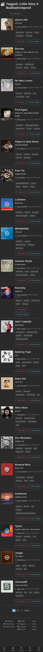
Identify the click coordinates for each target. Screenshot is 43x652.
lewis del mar (20, 96)
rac (38, 395)
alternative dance (21, 244)
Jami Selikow (21, 148)
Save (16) (22, 221)
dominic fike (19, 596)
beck (35, 448)
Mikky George (21, 58)
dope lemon (19, 451)
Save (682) (22, 309)
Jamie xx (25, 186)
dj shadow (35, 212)
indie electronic (29, 64)
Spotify (22, 621)
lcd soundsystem (21, 421)
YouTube (22, 629)
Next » (27, 610)
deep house (19, 125)
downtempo (19, 64)
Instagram (22, 624)
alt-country (29, 32)
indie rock (19, 93)
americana (19, 480)
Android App (10, 624)
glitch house (19, 248)
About (34, 621)
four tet (29, 128)
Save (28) (22, 430)
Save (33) (22, 518)
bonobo (26, 67)
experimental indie (32, 332)
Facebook (22, 626)
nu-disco (36, 362)
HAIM (25, 480)
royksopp (25, 304)
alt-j (34, 93)
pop (25, 592)
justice (18, 304)
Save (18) (22, 253)
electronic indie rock (22, 339)
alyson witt (29, 36)
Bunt (25, 569)
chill (34, 536)
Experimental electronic (31, 125)
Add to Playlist (34, 41)
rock (30, 592)
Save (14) (22, 192)
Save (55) (22, 574)
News (34, 624)
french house (35, 300)
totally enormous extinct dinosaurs (25, 513)
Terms (34, 626)
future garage (31, 395)
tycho (24, 540)
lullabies (32, 216)
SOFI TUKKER (28, 335)
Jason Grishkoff (22, 26)
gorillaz (24, 565)
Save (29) (22, 545)
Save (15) (22, 73)
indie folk (18, 157)
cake (17, 425)
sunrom (28, 451)
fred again (37, 128)
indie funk (32, 565)
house (27, 271)
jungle (18, 565)
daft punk (26, 300)
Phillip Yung (20, 533)
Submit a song (9, 626)
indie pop (27, 154)
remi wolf (19, 569)
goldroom (18, 510)
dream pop (35, 154)
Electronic (18, 300)
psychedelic (27, 157)
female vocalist (20, 477)
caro (27, 96)
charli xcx (19, 335)
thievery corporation (22, 216)
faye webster (20, 36)
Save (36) (22, 601)
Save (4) (21, 102)
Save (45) (22, 486)
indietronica (27, 93)
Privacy (34, 629)
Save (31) (22, 371)
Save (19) (22, 400)
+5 (21, 610)
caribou (32, 186)
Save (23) (22, 344)
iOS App (9, 621)
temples (36, 592)
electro (18, 366)
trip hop (33, 67)
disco (23, 366)
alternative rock (26, 362)
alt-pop (37, 32)
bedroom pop (20, 32)
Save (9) (21, 41)
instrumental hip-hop (22, 275)
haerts (32, 480)
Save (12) (22, 134)
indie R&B (19, 67)
